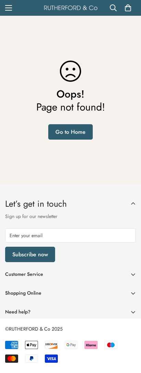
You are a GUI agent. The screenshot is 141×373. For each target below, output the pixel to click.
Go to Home (70, 132)
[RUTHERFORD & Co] (70, 8)
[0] (128, 8)
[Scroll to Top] (129, 337)
